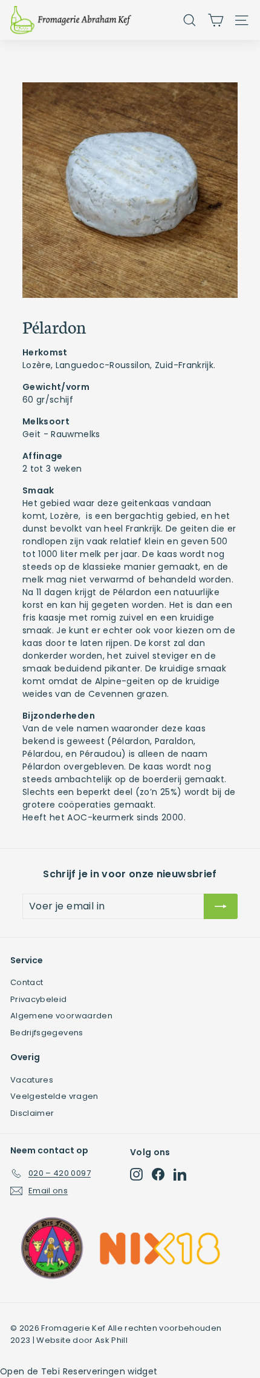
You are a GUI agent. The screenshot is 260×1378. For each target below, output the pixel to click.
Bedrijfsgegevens (46, 1032)
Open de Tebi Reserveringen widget (79, 1371)
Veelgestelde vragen (54, 1096)
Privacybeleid (38, 999)
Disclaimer (32, 1113)
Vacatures (31, 1080)
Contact (26, 982)
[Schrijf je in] (221, 906)
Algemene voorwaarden (61, 1015)
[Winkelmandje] (215, 20)
